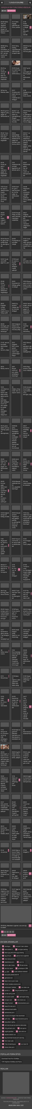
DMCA (18, 1105)
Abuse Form (12, 1105)
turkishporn (16, 3)
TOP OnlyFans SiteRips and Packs (12, 1062)
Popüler (12, 11)
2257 (22, 1105)
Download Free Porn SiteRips (10, 1059)
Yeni (4, 11)
